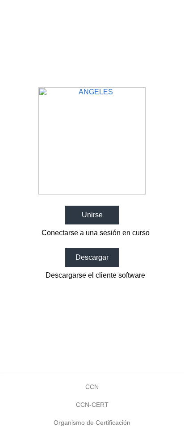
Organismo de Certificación (92, 422)
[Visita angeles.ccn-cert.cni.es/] (92, 192)
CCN (92, 386)
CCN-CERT (92, 404)
